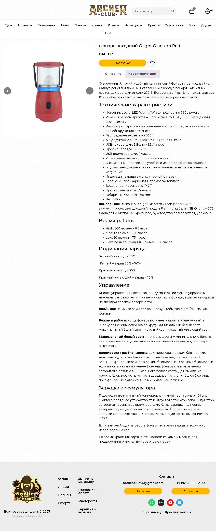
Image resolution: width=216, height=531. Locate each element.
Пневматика (46, 25)
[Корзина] (192, 11)
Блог (192, 25)
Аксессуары (133, 25)
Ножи (65, 25)
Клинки (96, 25)
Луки (8, 25)
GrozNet (37, 516)
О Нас (63, 479)
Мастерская (87, 501)
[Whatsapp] (151, 502)
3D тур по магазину (86, 480)
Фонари (113, 25)
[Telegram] (179, 502)
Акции (63, 487)
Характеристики (142, 74)
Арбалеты (25, 25)
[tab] (113, 74)
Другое (206, 25)
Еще (108, 33)
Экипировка (174, 25)
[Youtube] (170, 502)
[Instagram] (161, 502)
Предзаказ (122, 63)
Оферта (64, 503)
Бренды (154, 25)
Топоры (80, 25)
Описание (113, 74)
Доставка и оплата (87, 491)
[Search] (173, 11)
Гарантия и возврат (87, 510)
